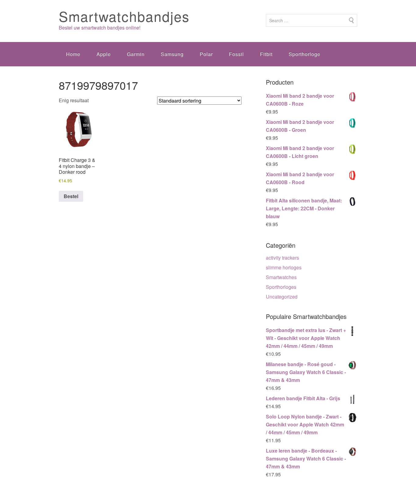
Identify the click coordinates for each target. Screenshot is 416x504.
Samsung (172, 54)
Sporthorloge (304, 54)
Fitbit (266, 54)
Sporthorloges (281, 286)
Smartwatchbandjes (124, 16)
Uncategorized (282, 296)
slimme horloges (283, 267)
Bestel (71, 196)
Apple (104, 54)
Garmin (136, 54)
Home (73, 54)
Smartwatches (281, 277)
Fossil (236, 54)
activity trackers (282, 257)
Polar (206, 54)
